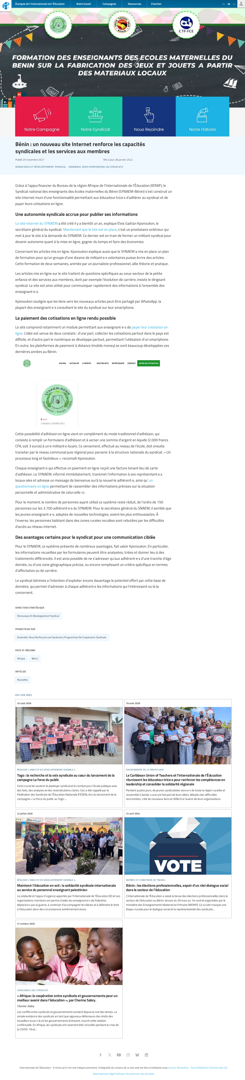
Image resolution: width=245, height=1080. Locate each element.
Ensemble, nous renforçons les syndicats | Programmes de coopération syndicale (61, 637)
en (223, 4)
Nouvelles (22, 679)
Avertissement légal (104, 1073)
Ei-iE (5, 6)
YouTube (119, 1055)
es (234, 4)
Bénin (35, 658)
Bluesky (137, 1055)
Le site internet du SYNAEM (36, 223)
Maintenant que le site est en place (90, 229)
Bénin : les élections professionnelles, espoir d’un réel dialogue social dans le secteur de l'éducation (177, 861)
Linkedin (146, 1055)
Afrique (21, 658)
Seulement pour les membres (241, 4)
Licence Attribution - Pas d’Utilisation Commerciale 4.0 (197, 1067)
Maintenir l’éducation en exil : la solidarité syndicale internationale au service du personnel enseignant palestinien (69, 861)
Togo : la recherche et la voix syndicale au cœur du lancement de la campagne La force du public (69, 751)
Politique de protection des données (134, 1073)
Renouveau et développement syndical (38, 616)
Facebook (100, 1055)
